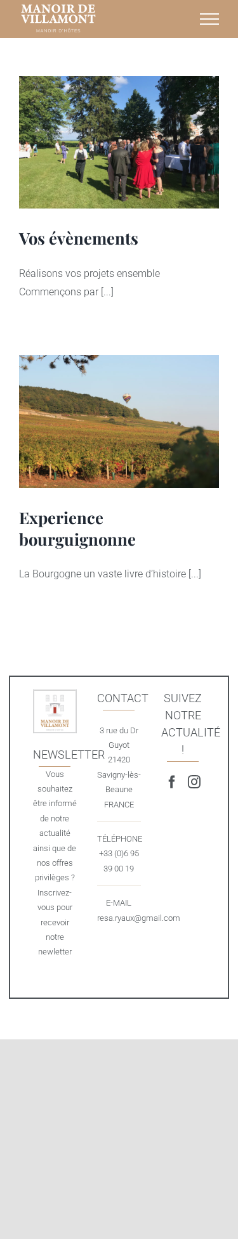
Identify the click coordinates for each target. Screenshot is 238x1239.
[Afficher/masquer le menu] (209, 19)
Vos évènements (118, 142)
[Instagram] (194, 782)
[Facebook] (172, 782)
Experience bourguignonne (118, 421)
